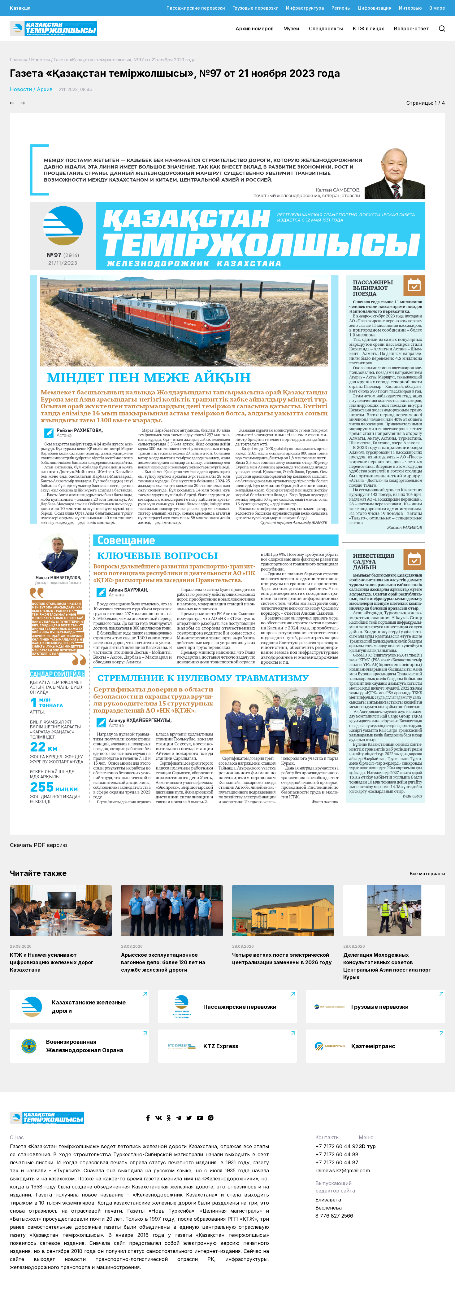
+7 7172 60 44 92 (336, 1146)
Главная (18, 59)
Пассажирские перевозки (196, 8)
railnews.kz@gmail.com (342, 1170)
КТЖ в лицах (368, 28)
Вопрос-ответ (411, 28)
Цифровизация (375, 8)
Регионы (341, 8)
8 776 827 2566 (334, 1216)
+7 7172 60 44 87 (336, 1162)
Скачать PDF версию (38, 845)
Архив (45, 89)
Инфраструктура (305, 8)
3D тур (367, 1146)
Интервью (410, 8)
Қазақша (20, 8)
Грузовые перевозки (255, 8)
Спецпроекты (326, 28)
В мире (437, 8)
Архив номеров (255, 28)
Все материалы (427, 873)
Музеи (291, 28)
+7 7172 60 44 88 (336, 1154)
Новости (40, 59)
